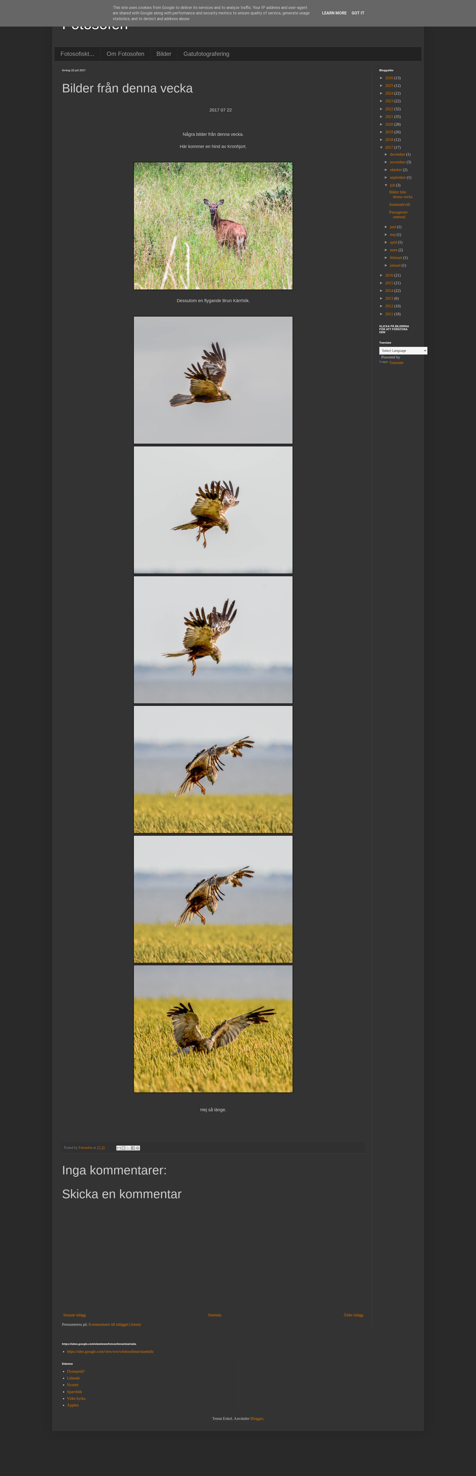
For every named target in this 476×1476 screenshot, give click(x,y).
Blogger (256, 1418)
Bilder (163, 53)
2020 (389, 124)
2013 (389, 298)
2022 (389, 109)
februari (396, 257)
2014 (389, 290)
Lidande (73, 1378)
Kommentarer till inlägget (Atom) (115, 1324)
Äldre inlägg (353, 1315)
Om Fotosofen (125, 53)
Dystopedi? (76, 1371)
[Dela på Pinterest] (137, 1148)
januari (396, 265)
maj (393, 234)
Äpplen (73, 1405)
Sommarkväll (399, 204)
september (398, 177)
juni (393, 227)
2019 (389, 132)
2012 (389, 306)
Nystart (72, 1385)
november (398, 162)
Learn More (334, 13)
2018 (389, 140)
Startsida (214, 1315)
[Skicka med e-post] (118, 1148)
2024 (389, 93)
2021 (389, 116)
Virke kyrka (76, 1398)
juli (393, 185)
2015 (389, 283)
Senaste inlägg (74, 1315)
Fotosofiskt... (77, 53)
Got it (358, 13)
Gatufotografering (206, 53)
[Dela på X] (128, 1148)
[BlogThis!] (123, 1148)
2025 (389, 85)
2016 (389, 275)
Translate (396, 362)
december (398, 154)
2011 (389, 314)
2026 (389, 78)
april (394, 242)
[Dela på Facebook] (132, 1148)
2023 (389, 101)
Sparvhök (74, 1392)
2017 (389, 147)
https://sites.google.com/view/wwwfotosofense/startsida (110, 1351)
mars (394, 250)
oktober (396, 170)
